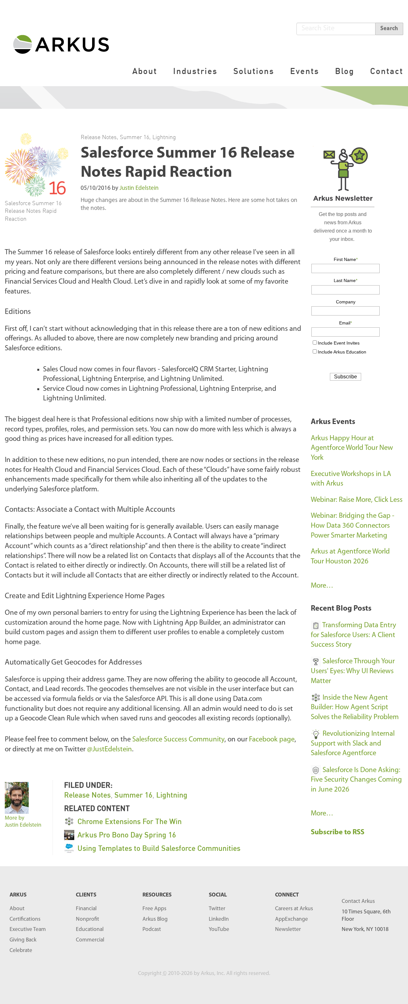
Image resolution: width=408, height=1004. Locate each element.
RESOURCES (156, 895)
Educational (90, 929)
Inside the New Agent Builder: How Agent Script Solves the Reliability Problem (355, 707)
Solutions (253, 71)
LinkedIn (219, 919)
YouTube (219, 929)
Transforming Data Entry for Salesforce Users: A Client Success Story (353, 635)
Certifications (25, 919)
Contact (386, 71)
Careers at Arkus (294, 908)
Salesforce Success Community (178, 739)
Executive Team (28, 929)
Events (304, 71)
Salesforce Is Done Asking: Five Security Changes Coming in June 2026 (356, 780)
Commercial (90, 940)
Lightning (164, 136)
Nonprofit (87, 919)
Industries (195, 71)
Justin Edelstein (139, 188)
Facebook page (272, 739)
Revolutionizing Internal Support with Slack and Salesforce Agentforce (353, 743)
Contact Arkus (358, 901)
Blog (344, 71)
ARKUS (18, 895)
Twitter (217, 908)
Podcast (151, 929)
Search (389, 29)
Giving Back (23, 940)
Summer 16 (134, 136)
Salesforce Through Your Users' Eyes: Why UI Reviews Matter (353, 671)
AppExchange (291, 919)
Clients (86, 895)
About (144, 71)
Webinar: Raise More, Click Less (357, 500)
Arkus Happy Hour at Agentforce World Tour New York (352, 448)
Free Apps (154, 908)
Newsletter (288, 929)
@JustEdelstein (109, 749)
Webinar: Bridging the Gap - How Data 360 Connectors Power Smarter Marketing (352, 525)
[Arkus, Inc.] (65, 44)
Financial (86, 908)
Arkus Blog (155, 919)
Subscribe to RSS (338, 832)
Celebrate (21, 950)
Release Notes (99, 136)
